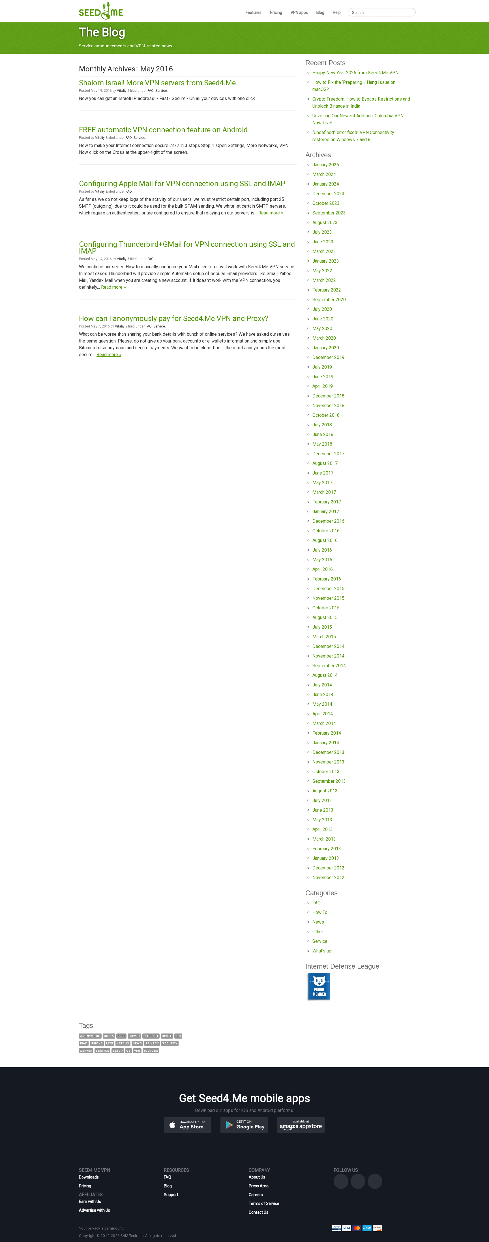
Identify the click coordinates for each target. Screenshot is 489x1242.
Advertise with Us (94, 1210)
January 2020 (325, 347)
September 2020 (329, 299)
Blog (320, 12)
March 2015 (324, 636)
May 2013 (322, 819)
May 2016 (322, 559)
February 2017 (326, 502)
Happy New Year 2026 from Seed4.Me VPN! (356, 72)
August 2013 (325, 791)
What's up (321, 951)
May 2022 (322, 270)
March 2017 (324, 492)
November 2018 (328, 405)
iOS (178, 1035)
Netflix (123, 1043)
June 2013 (322, 810)
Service (161, 91)
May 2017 (322, 482)
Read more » (270, 213)
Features (253, 12)
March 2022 (324, 280)
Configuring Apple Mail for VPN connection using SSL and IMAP (182, 183)
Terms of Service (264, 1203)
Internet (150, 1035)
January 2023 (325, 261)
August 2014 (325, 675)
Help (337, 12)
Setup (118, 1050)
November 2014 (328, 656)
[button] (197, 1124)
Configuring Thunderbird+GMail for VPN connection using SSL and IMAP (187, 247)
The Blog (102, 32)
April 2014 (322, 713)
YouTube (151, 1050)
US (128, 1050)
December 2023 (328, 193)
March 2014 (324, 723)
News (318, 922)
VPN (137, 1050)
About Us (257, 1177)
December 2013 (328, 752)
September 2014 (329, 665)
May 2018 (322, 444)
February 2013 (326, 848)
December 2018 (328, 396)
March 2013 (324, 839)
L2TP (109, 1043)
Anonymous (90, 1035)
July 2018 (322, 425)
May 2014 (322, 704)
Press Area (259, 1186)
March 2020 (324, 338)
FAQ (150, 91)
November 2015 (328, 598)
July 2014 (322, 685)
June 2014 (322, 694)
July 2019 (322, 367)
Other (317, 931)
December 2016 (328, 521)
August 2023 (325, 222)
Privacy (152, 1043)
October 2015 (326, 608)
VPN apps (299, 12)
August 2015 (325, 617)
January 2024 (325, 184)
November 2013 (328, 762)
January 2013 (325, 858)
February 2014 (326, 733)
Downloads (89, 1177)
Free (121, 1035)
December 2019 (328, 357)
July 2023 (322, 232)
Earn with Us (90, 1201)
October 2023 (326, 203)
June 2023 (322, 241)
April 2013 (322, 829)
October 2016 (326, 530)
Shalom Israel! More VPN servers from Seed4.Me (157, 82)
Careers (256, 1194)
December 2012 (328, 868)
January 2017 (325, 511)
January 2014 (325, 742)
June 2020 (322, 319)
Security (169, 1043)
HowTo (134, 1035)
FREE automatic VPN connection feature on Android (163, 130)
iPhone (97, 1043)
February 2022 (326, 290)
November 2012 (328, 877)
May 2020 (322, 328)
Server (86, 1050)
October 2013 (326, 771)
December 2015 (328, 588)
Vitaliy (121, 91)
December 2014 (328, 646)
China (109, 1035)
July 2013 (322, 800)
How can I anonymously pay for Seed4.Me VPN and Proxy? (173, 318)
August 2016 (325, 540)
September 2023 (329, 213)
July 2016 (322, 550)
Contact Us (258, 1212)
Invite (167, 1035)
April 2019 (322, 386)
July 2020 (322, 309)
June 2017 (322, 473)
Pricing (276, 12)
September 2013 (329, 781)
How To (319, 912)
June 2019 (322, 376)
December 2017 (328, 453)
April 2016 (322, 569)
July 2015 (322, 627)
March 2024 (324, 174)
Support (171, 1194)
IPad (83, 1043)
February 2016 (326, 579)
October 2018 (326, 415)
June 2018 (322, 434)
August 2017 (325, 463)
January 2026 (325, 164)
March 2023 (324, 251)
